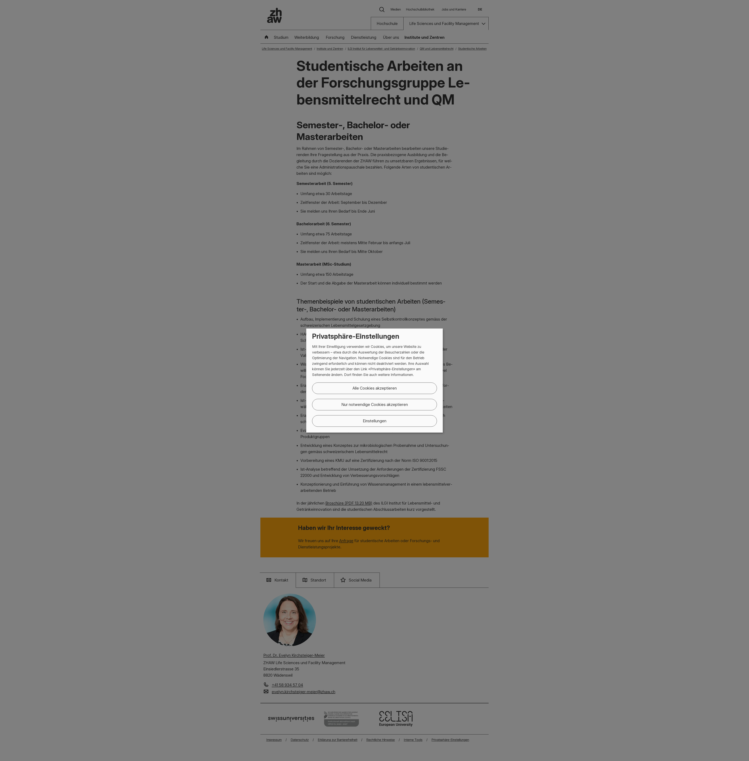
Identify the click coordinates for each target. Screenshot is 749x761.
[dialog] (374, 380)
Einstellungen (374, 421)
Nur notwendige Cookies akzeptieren (374, 404)
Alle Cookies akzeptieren (374, 388)
